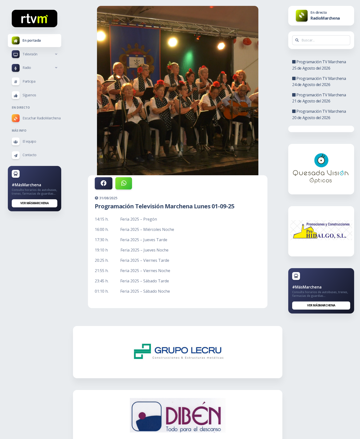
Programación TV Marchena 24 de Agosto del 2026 (319, 82)
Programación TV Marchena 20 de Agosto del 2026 (319, 114)
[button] (34, 54)
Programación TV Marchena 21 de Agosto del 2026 (319, 98)
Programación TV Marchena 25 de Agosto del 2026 (319, 65)
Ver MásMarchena (34, 203)
